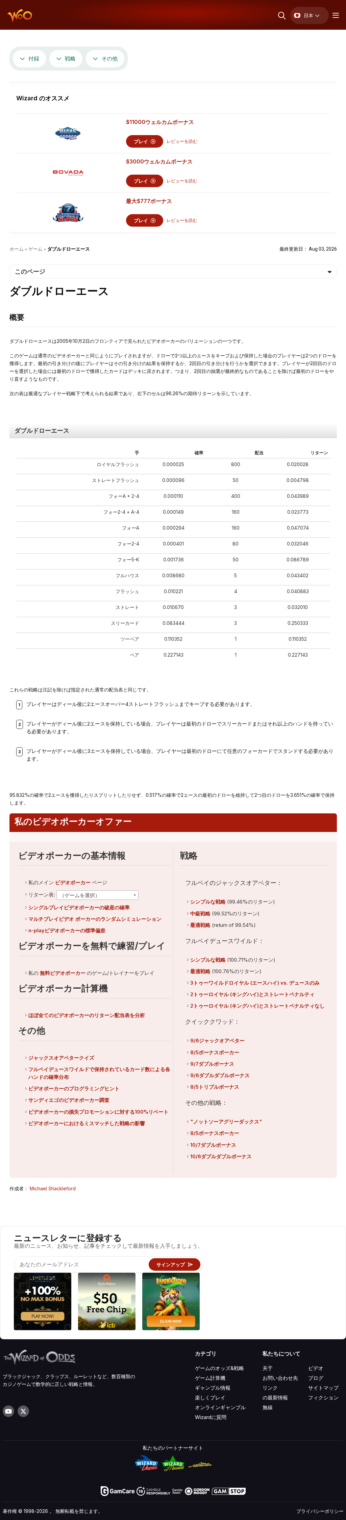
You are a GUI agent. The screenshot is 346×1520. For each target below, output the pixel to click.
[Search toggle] (281, 15)
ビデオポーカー (73, 882)
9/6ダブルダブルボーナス (220, 1075)
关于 (268, 1368)
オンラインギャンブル (220, 1407)
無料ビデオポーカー (62, 973)
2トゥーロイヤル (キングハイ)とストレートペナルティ (252, 994)
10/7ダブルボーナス (213, 1145)
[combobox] (97, 895)
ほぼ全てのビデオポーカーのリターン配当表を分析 (86, 1015)
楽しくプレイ (210, 1397)
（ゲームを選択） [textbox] (79, 895)
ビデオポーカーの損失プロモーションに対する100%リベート (98, 1112)
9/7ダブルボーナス (212, 1064)
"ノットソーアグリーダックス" (226, 1121)
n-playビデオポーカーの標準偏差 (66, 930)
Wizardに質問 (210, 1417)
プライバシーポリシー (320, 1511)
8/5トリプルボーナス (214, 1087)
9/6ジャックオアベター (217, 1040)
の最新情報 (275, 1397)
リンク (270, 1388)
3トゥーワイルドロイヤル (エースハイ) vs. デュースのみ (255, 983)
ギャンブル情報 (212, 1388)
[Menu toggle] (335, 15)
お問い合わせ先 (280, 1378)
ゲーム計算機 (210, 1378)
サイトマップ (323, 1388)
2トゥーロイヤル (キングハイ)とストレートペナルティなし (257, 1006)
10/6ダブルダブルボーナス (221, 1156)
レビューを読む (182, 141)
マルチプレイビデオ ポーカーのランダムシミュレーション (95, 919)
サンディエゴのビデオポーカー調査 (68, 1100)
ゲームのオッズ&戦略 (219, 1368)
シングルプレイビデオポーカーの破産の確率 (79, 907)
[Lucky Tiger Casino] (171, 1302)
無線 (268, 1407)
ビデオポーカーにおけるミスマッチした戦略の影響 (86, 1123)
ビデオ (315, 1368)
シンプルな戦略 (208, 901)
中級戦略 (200, 913)
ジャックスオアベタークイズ (61, 1058)
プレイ (141, 141)
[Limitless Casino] (42, 1302)
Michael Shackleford (53, 1188)
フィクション (323, 1397)
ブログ (315, 1378)
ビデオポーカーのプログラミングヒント (74, 1088)
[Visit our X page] (23, 1411)
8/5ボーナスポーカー (214, 1052)
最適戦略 (200, 925)
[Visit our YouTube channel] (8, 1411)
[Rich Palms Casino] (106, 1302)
